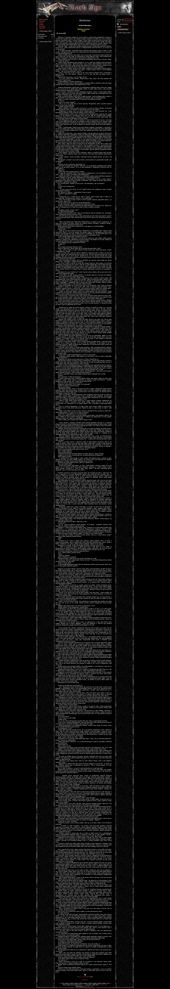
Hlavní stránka (43, 19)
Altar (83, 985)
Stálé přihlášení (124, 24)
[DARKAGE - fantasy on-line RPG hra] (85, 13)
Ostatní (41, 24)
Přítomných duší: (42, 36)
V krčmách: (41, 38)
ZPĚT (85, 979)
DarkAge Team (103, 985)
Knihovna (42, 26)
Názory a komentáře (83, 976)
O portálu (42, 21)
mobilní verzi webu (88, 986)
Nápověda (42, 28)
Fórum (41, 23)
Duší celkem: (41, 34)
